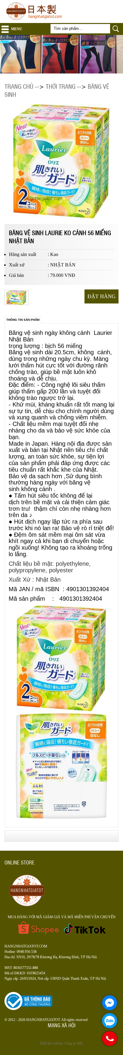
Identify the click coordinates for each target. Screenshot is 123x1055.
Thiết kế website (51, 1043)
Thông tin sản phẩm (22, 319)
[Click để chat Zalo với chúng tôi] (109, 1020)
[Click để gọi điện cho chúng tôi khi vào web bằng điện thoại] (109, 1038)
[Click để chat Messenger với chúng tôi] (109, 1002)
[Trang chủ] (35, 21)
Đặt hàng (101, 296)
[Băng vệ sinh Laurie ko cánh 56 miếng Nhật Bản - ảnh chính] (17, 303)
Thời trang (61, 86)
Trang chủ (18, 86)
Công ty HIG (73, 1043)
